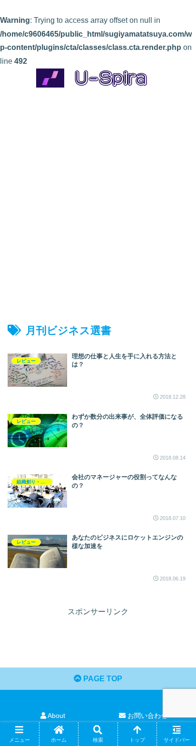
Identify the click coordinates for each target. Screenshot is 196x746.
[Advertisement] (98, 197)
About (55, 715)
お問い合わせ (146, 715)
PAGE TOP (101, 679)
